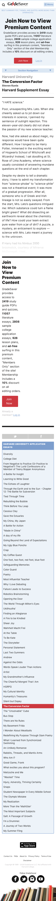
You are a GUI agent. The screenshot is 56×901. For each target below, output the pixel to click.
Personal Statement (14, 647)
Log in (39, 60)
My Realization (11, 801)
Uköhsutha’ (9, 608)
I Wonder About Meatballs (17, 730)
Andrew (7, 657)
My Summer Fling (12, 830)
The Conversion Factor (16, 706)
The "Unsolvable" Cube (16, 711)
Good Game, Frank (13, 762)
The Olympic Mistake (14, 796)
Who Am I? (9, 757)
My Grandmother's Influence (18, 676)
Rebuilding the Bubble (15, 501)
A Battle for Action (13, 525)
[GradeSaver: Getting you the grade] (18, 4)
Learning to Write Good (16, 479)
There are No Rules (13, 720)
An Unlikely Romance (15, 748)
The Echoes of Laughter (16, 484)
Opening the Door (13, 598)
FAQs (16, 856)
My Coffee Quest (12, 555)
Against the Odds (13, 662)
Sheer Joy (8, 623)
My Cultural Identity (14, 691)
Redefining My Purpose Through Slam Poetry (27, 735)
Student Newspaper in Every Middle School (27, 791)
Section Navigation (28, 70)
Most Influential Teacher (16, 579)
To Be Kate (9, 637)
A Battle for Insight (13, 474)
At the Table (10, 633)
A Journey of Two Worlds (17, 826)
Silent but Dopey (12, 701)
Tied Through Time (13, 496)
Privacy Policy (33, 856)
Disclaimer (27, 860)
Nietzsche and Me (13, 772)
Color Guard (10, 569)
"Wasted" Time (11, 777)
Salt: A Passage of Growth (17, 816)
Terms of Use (46, 856)
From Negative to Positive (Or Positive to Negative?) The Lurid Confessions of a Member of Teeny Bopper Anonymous (25, 466)
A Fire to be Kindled (14, 618)
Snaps (6, 787)
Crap (6, 550)
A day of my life (12, 535)
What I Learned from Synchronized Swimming (22, 741)
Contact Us (8, 856)
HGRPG (7, 686)
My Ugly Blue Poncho (15, 545)
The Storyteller (11, 642)
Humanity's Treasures (15, 696)
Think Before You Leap (15, 506)
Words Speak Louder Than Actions (22, 667)
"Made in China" (12, 530)
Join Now (23, 60)
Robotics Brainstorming (16, 594)
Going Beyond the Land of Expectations (25, 540)
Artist (6, 672)
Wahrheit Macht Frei (14, 628)
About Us (23, 856)
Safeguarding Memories (16, 564)
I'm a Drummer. (11, 821)
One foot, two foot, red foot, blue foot (24, 559)
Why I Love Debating (14, 584)
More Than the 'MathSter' (17, 806)
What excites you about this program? (24, 767)
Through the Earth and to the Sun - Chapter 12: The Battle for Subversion (27, 490)
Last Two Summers (13, 652)
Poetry (6, 574)
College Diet (10, 458)
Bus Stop (8, 716)
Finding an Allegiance (15, 613)
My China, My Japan (14, 520)
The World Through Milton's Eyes (21, 603)
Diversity (8, 454)
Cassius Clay (10, 511)
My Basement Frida (14, 725)
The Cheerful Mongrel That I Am (20, 681)
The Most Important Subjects (19, 811)
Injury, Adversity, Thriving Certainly (22, 782)
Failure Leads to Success (17, 589)
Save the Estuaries (13, 516)
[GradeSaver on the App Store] (28, 845)
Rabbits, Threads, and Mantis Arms (22, 752)
